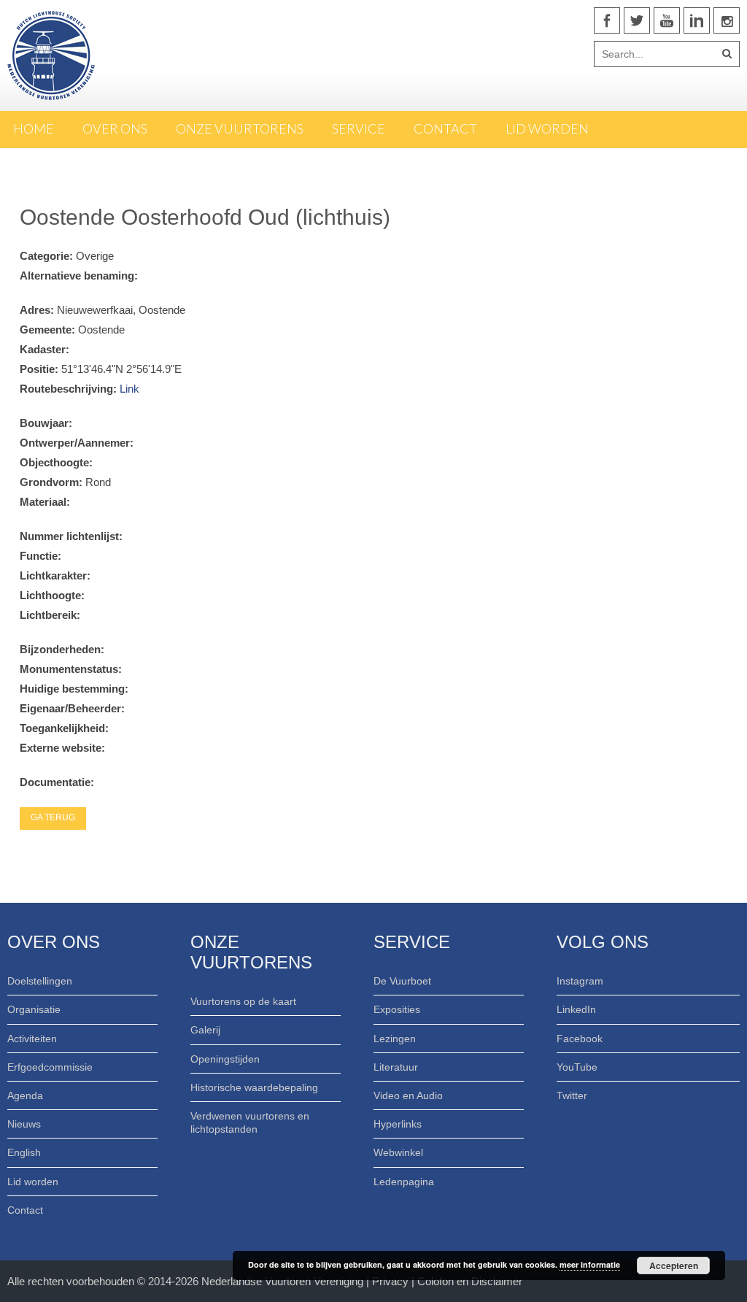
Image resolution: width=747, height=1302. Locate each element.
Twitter (572, 1095)
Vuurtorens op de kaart (243, 1001)
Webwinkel (398, 1152)
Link (129, 388)
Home (33, 128)
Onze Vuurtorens (239, 128)
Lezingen (395, 1038)
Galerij (205, 1030)
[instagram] (726, 20)
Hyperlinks (398, 1124)
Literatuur (396, 1067)
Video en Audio (408, 1095)
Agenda (25, 1095)
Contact (445, 128)
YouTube (577, 1067)
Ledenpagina (404, 1181)
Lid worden (547, 128)
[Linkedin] (697, 20)
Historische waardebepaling (254, 1087)
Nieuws (24, 1124)
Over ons (114, 128)
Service (358, 128)
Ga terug (53, 817)
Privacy (391, 1281)
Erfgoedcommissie (50, 1067)
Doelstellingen (39, 981)
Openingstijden (225, 1059)
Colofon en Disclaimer (469, 1281)
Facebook (580, 1038)
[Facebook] (607, 20)
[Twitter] (637, 20)
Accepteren (673, 1265)
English (24, 1152)
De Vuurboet (402, 981)
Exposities (397, 1009)
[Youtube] (667, 20)
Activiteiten (32, 1038)
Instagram (580, 981)
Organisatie (34, 1009)
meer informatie (590, 1264)
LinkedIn (576, 1009)
